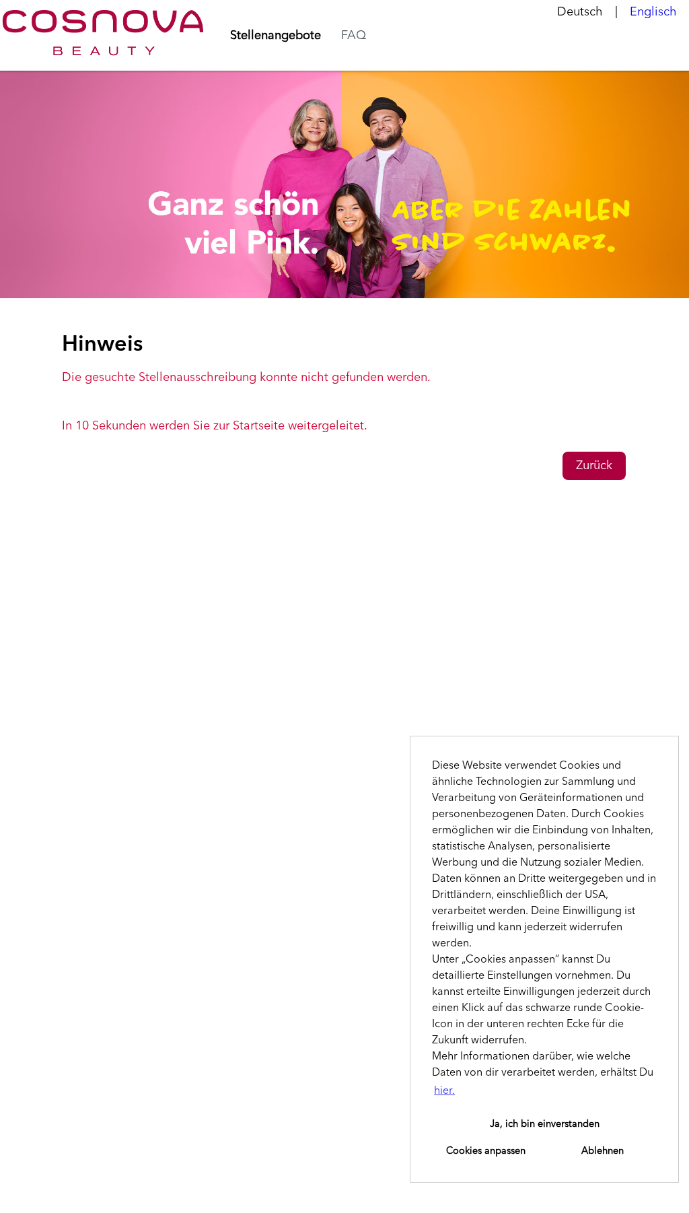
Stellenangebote (275, 36)
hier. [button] (444, 1091)
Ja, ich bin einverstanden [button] (545, 1124)
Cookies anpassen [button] (485, 1151)
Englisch (653, 12)
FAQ (353, 36)
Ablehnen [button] (602, 1151)
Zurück (594, 466)
